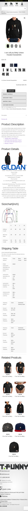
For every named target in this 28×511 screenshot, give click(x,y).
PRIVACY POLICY (9, 143)
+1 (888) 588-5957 (5, 477)
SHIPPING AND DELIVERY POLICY (13, 140)
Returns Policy (23, 499)
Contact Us (7, 494)
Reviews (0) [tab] (4, 119)
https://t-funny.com (5, 471)
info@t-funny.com (5, 474)
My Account (13, 492)
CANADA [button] (6, 252)
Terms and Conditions (6, 499)
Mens (8, 108)
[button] (25, 18)
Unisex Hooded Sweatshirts (12, 11)
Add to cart (11, 91)
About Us (7, 492)
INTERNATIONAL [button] (12, 252)
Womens (24, 108)
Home (4, 11)
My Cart (18, 492)
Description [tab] (4, 115)
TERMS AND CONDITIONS (11, 138)
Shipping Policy (15, 499)
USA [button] (2, 252)
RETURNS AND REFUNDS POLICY (13, 141)
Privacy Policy (4, 501)
